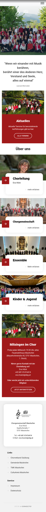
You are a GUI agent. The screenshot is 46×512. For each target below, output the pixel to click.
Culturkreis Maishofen (20, 472)
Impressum (15, 486)
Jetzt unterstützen (23, 390)
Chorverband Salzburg (20, 458)
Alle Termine (23, 136)
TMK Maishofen (17, 468)
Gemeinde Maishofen (19, 463)
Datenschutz (16, 491)
